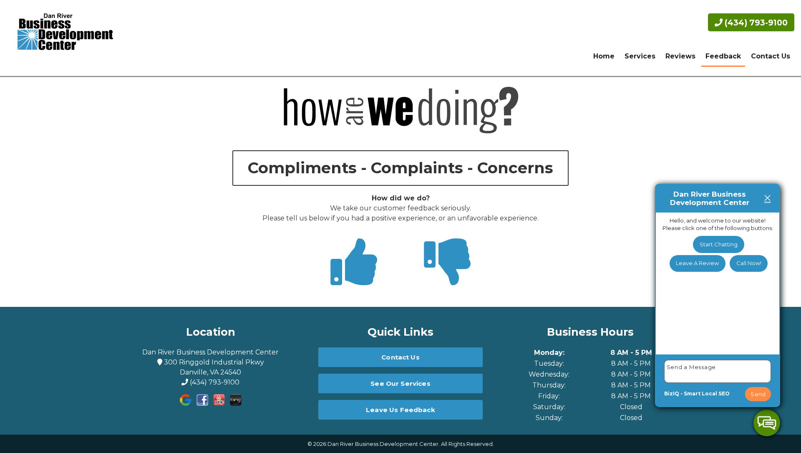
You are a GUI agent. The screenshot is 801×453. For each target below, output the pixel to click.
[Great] (354, 277)
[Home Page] (62, 38)
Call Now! (748, 263)
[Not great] (447, 277)
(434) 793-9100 (755, 23)
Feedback (723, 56)
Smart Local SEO (707, 393)
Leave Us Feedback (400, 410)
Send (758, 394)
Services (640, 56)
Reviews (680, 56)
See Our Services (400, 383)
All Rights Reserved (467, 443)
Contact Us (770, 56)
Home (604, 56)
